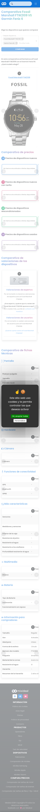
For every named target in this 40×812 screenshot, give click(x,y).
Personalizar (20, 420)
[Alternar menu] (36, 4)
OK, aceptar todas (20, 416)
